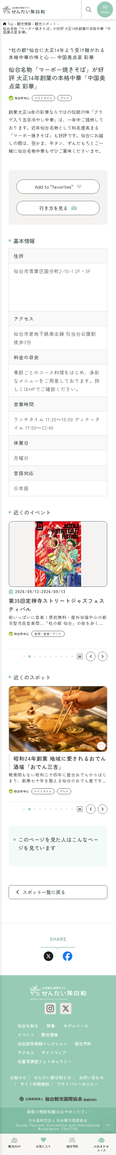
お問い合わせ (91, 1077)
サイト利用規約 (34, 1084)
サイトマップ (53, 1052)
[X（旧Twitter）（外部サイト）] (65, 1008)
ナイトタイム (43, 98)
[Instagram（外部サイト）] (50, 1008)
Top (10, 24)
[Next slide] (102, 656)
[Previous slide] (90, 656)
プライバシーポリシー (77, 1084)
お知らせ (18, 1077)
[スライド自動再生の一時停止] (79, 656)
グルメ (64, 98)
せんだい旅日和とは (52, 1077)
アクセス (26, 1052)
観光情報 (24, 24)
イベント (26, 1035)
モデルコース (75, 1026)
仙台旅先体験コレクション (43, 1043)
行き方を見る (53, 208)
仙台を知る (28, 1026)
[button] (24, 656)
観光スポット (45, 24)
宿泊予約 (83, 1043)
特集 (51, 1026)
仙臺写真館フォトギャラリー (45, 1061)
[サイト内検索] (88, 9)
